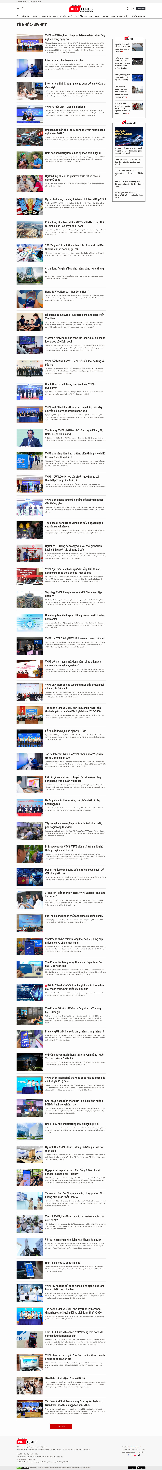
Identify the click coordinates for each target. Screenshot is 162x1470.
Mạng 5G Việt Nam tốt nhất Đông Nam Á (67, 291)
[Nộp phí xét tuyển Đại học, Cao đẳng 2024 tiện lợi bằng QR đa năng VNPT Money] (30, 1177)
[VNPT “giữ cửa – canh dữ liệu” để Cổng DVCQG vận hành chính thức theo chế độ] (30, 576)
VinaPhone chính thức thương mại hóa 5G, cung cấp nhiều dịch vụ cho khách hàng (74, 940)
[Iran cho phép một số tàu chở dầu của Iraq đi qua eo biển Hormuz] (137, 47)
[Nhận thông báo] (127, 8)
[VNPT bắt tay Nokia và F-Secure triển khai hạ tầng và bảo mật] (30, 368)
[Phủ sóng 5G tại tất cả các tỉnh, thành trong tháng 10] (30, 1039)
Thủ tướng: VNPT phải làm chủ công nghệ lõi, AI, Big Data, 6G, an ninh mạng (74, 432)
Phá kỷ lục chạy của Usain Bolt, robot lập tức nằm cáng (122, 77)
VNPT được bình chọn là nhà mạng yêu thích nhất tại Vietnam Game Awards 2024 (74, 1426)
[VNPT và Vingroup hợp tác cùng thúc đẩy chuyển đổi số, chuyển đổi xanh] (30, 692)
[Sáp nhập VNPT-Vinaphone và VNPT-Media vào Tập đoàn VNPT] (30, 599)
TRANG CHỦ (130, 123)
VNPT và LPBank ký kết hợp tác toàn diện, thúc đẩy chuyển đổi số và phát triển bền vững (73, 409)
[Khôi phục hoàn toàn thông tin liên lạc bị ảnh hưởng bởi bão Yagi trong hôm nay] (30, 1108)
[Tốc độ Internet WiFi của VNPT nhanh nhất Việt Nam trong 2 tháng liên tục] (30, 761)
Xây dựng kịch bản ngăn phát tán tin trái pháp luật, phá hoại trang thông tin (73, 825)
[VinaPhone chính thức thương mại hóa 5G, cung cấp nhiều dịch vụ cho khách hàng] (30, 946)
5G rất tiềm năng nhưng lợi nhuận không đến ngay (73, 1239)
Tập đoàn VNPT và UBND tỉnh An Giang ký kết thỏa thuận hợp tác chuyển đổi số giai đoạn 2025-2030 (73, 709)
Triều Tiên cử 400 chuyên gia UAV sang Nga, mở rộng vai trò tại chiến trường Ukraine (122, 63)
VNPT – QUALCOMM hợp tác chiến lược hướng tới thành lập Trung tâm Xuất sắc (72, 478)
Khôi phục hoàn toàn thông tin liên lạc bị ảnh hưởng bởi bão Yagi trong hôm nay (74, 1102)
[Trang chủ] (18, 16)
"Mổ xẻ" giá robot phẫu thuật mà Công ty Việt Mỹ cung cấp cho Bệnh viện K (129, 195)
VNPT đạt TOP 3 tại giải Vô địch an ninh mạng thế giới (74, 638)
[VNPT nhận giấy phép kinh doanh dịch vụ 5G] (30, 1455)
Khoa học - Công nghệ (62, 16)
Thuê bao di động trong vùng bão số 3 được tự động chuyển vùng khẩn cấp (74, 524)
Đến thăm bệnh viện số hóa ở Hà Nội (65, 1378)
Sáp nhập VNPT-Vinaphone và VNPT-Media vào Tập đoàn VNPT (73, 593)
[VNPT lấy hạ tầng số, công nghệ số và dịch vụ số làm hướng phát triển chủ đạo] (30, 1293)
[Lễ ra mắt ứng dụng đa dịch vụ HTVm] (30, 738)
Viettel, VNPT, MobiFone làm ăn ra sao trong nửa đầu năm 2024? (74, 1218)
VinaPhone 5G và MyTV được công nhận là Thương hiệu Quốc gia (73, 1010)
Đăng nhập (141, 8)
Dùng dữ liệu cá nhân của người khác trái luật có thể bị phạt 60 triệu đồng (129, 172)
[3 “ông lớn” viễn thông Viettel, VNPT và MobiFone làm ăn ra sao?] (30, 900)
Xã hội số (25, 16)
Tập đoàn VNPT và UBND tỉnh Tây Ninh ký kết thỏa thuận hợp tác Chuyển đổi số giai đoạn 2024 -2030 (73, 1310)
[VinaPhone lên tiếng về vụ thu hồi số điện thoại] (30, 969)
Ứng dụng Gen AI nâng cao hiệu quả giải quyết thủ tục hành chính (75, 617)
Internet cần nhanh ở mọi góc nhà (64, 60)
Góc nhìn (36, 16)
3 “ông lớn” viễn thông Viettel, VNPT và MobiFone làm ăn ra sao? (75, 894)
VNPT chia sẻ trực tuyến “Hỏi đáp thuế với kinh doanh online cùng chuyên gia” (75, 1356)
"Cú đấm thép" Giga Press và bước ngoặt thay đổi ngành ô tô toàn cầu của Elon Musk (122, 108)
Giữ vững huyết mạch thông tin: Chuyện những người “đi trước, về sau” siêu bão (74, 1056)
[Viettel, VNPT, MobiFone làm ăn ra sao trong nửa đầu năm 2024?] (30, 1224)
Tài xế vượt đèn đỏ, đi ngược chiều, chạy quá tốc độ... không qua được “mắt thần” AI (74, 1195)
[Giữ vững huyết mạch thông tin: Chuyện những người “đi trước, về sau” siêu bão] (30, 1062)
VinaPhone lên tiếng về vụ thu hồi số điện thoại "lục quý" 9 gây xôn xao (74, 963)
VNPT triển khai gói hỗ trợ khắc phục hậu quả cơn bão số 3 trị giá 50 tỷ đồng (75, 1079)
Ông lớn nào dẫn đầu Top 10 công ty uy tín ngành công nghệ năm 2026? (75, 131)
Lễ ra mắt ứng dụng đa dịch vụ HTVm (65, 730)
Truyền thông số (138, 16)
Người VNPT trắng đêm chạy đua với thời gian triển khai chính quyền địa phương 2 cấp (73, 547)
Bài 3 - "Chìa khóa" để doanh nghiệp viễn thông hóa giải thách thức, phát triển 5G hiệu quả (74, 987)
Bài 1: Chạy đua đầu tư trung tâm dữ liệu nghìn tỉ (72, 1124)
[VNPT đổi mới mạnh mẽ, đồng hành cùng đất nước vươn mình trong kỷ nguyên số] (30, 669)
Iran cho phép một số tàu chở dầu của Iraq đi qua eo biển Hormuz (122, 48)
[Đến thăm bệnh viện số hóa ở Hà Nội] (30, 1385)
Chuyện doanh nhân (119, 16)
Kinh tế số (46, 16)
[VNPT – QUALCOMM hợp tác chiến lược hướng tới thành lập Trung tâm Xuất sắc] (30, 484)
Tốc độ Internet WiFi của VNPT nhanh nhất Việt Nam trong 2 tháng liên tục (74, 755)
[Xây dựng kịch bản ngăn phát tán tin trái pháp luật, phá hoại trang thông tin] (30, 831)
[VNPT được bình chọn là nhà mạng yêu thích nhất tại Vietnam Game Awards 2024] (30, 1432)
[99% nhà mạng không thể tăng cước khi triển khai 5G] (30, 923)
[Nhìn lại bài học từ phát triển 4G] (30, 1270)
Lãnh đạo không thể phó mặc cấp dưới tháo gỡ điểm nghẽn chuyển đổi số (128, 161)
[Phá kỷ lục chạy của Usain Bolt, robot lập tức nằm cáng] (137, 77)
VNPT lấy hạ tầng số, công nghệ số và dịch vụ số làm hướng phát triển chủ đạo (74, 1287)
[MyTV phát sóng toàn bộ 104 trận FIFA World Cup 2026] (30, 206)
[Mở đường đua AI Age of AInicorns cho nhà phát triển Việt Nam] (30, 322)
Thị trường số (80, 16)
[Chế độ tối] (132, 8)
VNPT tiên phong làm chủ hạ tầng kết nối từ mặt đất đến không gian (74, 501)
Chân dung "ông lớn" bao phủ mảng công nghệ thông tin (74, 270)
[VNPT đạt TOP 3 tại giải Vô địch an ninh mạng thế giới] (30, 646)
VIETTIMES (81, 8)
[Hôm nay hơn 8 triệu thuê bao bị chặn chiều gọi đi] (30, 160)
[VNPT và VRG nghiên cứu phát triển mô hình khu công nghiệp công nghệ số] (30, 43)
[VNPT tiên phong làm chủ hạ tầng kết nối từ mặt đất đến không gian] (30, 507)
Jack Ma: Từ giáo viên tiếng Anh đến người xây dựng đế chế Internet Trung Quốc (129, 184)
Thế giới (105, 16)
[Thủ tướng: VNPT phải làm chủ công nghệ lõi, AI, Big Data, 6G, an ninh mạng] (30, 438)
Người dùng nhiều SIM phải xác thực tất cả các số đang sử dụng (72, 177)
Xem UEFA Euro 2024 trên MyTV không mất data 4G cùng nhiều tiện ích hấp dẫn (74, 1333)
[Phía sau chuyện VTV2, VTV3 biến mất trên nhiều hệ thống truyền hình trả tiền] (30, 854)
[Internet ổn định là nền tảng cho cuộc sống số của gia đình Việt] (30, 91)
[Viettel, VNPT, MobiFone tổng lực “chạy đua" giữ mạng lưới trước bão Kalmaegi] (30, 345)
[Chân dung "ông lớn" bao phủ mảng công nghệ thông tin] (30, 276)
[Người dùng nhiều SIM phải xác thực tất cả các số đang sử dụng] (30, 183)
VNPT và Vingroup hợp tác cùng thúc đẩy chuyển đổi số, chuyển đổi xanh (74, 686)
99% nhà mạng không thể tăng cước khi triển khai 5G (74, 915)
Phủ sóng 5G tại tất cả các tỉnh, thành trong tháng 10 (74, 1031)
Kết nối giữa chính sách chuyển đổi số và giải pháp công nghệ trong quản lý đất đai (73, 778)
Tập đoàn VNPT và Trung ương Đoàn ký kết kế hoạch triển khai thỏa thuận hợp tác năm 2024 (74, 1403)
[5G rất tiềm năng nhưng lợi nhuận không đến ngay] (30, 1247)
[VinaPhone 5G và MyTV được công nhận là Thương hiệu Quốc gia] (30, 1016)
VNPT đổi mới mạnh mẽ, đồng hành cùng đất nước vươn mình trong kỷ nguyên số (73, 663)
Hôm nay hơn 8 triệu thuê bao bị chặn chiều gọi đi (73, 152)
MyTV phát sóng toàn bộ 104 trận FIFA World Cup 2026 (75, 199)
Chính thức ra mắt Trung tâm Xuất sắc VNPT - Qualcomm (70, 385)
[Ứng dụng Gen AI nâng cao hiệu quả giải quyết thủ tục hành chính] (30, 623)
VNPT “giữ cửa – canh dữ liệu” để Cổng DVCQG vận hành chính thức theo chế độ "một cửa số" (72, 570)
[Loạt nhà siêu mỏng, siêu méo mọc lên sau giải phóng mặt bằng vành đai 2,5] (137, 89)
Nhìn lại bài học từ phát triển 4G (63, 1262)
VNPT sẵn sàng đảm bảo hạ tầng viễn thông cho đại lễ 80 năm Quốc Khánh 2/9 (75, 455)
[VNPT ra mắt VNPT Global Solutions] (30, 114)
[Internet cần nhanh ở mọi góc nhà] (30, 68)
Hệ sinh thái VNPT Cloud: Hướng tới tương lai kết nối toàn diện (74, 1148)
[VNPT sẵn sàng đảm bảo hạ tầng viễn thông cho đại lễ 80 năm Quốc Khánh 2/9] (30, 461)
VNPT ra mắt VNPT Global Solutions (65, 106)
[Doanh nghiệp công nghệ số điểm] (30, 877)
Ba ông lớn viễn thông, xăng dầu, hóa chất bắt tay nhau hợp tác (73, 802)
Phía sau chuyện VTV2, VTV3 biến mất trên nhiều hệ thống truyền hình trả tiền (74, 848)
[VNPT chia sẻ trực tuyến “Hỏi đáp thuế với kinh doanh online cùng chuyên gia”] (30, 1362)
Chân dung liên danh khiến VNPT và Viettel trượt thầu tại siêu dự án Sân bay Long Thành (75, 224)
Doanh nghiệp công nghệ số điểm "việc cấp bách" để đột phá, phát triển (74, 871)
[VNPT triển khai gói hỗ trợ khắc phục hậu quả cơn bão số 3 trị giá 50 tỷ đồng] (30, 1085)
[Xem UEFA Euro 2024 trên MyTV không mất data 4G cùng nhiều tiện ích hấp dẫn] (30, 1339)
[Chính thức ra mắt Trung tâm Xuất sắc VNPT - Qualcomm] (30, 391)
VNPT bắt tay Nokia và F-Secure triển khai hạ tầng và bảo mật (74, 362)
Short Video (94, 16)
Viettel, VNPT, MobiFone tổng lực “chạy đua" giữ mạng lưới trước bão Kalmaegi (75, 339)
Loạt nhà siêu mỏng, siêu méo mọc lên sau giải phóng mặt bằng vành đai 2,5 (121, 92)
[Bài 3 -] (30, 992)
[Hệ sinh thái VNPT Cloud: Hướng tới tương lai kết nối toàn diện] (30, 1154)
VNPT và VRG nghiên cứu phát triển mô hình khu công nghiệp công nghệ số (75, 37)
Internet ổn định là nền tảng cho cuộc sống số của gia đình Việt (75, 85)
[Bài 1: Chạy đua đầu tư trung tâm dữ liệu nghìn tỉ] (30, 1131)
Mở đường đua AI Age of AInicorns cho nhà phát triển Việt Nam (74, 316)
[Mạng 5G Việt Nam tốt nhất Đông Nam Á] (30, 299)
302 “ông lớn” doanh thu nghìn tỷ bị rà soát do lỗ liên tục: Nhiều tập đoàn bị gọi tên (74, 247)
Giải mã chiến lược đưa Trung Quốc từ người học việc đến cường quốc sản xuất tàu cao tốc (129, 150)
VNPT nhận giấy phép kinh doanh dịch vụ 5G (69, 1447)
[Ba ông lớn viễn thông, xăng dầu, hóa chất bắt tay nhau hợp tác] (30, 807)
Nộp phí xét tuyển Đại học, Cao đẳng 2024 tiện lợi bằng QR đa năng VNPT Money (72, 1171)
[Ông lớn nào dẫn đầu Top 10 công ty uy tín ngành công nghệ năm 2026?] (30, 137)
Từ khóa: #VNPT (32, 24)
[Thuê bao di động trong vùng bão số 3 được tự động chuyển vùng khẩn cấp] (30, 530)
